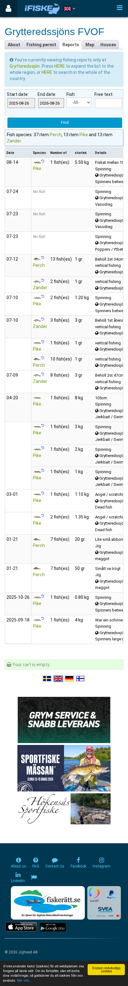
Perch (56, 134)
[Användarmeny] (8, 8)
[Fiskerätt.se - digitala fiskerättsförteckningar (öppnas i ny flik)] (48, 903)
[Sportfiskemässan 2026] (64, 767)
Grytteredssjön (25, 66)
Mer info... (24, 980)
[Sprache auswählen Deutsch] (69, 678)
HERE (60, 66)
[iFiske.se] (42, 8)
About (14, 44)
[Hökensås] (64, 808)
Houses (108, 44)
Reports (70, 44)
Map (89, 44)
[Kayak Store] (64, 719)
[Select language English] (58, 678)
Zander (14, 140)
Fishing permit (41, 44)
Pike (84, 134)
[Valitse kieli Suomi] (80, 678)
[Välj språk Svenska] (47, 678)
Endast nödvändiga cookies (106, 969)
